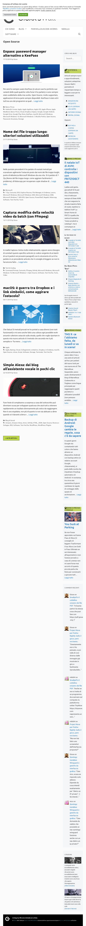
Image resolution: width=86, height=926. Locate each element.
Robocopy (53, 197)
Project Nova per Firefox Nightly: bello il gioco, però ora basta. (75, 636)
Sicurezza (14, 119)
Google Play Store (19, 114)
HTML (35, 423)
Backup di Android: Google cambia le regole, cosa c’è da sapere (72, 427)
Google (39, 112)
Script (20, 352)
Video (5, 275)
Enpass (34, 112)
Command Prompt (11, 270)
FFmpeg (29, 270)
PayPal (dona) (74, 115)
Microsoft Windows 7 (27, 117)
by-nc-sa (62, 920)
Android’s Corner (11, 109)
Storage (21, 119)
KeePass (29, 114)
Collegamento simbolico (29, 350)
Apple (20, 109)
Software (10, 34)
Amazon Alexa (17, 423)
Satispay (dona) (74, 112)
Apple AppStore (27, 109)
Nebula (66, 29)
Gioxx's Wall (27, 920)
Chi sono (10, 29)
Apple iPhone (46, 109)
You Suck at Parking (71, 525)
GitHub (34, 270)
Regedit (46, 197)
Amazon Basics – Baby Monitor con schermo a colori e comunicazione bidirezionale (74, 287)
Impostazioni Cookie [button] (10, 14)
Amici (25, 423)
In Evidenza (46, 193)
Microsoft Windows (46, 114)
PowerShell (39, 197)
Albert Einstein (69, 886)
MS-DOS (22, 197)
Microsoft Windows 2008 (44, 195)
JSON (40, 423)
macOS (35, 114)
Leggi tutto (38, 101)
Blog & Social (10, 420)
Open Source (51, 117)
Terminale (39, 352)
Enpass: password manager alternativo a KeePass (24, 53)
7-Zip (7, 193)
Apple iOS (37, 109)
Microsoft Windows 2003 (26, 195)
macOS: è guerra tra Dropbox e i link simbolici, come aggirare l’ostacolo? (28, 292)
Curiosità (13, 193)
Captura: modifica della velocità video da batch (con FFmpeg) (28, 214)
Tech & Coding (10, 268)
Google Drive (7, 114)
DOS (18, 193)
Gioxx (15, 920)
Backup (12, 350)
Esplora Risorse (26, 193)
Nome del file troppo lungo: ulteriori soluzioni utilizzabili (26, 134)
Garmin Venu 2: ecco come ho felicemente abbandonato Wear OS (74, 258)
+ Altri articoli (11, 438)
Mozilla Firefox (40, 117)
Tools (21, 200)
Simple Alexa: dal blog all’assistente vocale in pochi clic (29, 367)
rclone (15, 352)
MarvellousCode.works (44, 29)
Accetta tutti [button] (23, 14)
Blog (21, 29)
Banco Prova (9, 107)
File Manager (36, 193)
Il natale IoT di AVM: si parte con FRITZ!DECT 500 (74, 250)
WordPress (33, 425)
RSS (11, 425)
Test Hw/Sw (14, 200)
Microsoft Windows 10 (11, 117)
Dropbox (28, 112)
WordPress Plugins (44, 425)
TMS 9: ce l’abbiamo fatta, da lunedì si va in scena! (71, 340)
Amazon (8, 423)
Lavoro (53, 193)
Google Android (48, 112)
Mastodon (67, 920)
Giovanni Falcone (70, 908)
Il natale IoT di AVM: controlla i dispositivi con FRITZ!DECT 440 (72, 172)
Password (6, 119)
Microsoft (8, 190)
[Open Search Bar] (79, 34)
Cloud (22, 112)
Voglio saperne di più (48, 10)
